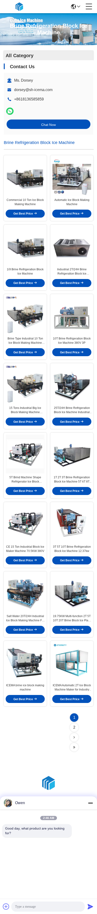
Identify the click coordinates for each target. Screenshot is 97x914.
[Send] (90, 906)
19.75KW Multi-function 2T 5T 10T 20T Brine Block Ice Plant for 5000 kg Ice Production (72, 619)
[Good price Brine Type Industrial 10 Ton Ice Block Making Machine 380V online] (25, 315)
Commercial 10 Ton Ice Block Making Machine (25, 202)
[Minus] (90, 803)
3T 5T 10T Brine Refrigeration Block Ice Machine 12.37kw (72, 549)
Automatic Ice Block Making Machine (71, 202)
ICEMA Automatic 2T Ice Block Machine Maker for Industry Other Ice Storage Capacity (72, 688)
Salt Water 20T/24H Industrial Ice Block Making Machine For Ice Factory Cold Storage (25, 619)
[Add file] (6, 906)
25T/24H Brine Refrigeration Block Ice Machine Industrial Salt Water (72, 410)
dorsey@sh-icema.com (33, 90)
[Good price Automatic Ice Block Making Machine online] (71, 176)
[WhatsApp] (10, 111)
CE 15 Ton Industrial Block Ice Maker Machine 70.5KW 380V (25, 549)
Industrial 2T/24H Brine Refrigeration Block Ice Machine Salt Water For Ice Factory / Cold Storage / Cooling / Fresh (72, 272)
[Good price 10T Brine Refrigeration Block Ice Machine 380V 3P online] (71, 315)
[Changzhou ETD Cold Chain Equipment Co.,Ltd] (19, 6)
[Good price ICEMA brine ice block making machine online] (25, 662)
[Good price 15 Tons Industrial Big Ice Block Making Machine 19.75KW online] (25, 384)
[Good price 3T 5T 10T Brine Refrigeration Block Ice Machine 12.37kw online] (71, 523)
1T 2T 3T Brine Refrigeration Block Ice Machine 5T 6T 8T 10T (72, 480)
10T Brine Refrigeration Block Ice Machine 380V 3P (72, 340)
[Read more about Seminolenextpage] (74, 737)
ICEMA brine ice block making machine (25, 687)
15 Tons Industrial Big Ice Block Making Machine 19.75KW (25, 410)
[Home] (48, 789)
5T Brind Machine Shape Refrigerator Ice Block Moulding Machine (25, 480)
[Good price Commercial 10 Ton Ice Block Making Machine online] (25, 176)
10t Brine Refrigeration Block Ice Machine (25, 271)
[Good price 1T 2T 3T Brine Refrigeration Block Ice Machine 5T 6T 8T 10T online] (71, 454)
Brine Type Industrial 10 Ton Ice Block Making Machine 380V (25, 341)
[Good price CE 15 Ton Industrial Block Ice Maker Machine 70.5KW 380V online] (25, 523)
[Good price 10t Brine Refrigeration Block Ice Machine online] (25, 246)
